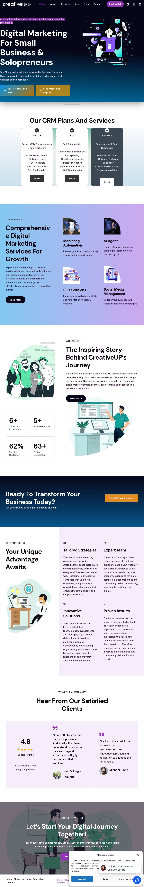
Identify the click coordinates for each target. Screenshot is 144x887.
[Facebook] (128, 4)
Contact (97, 4)
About (53, 4)
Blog (86, 4)
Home (42, 4)
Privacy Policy (63, 880)
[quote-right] (55, 728)
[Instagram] (134, 4)
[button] (138, 855)
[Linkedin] (140, 4)
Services (65, 4)
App (77, 4)
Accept (82, 879)
